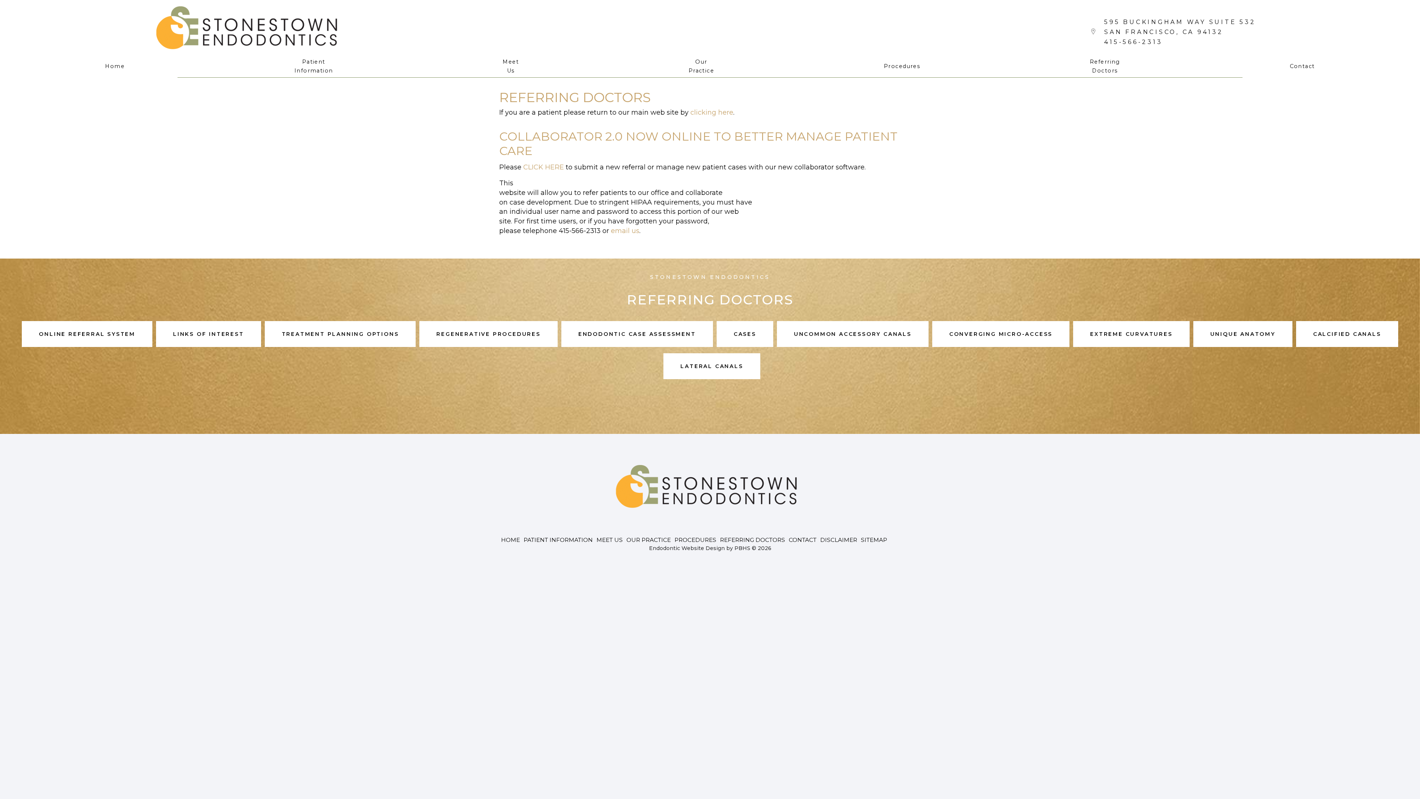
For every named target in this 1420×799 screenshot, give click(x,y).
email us (625, 231)
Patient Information (558, 539)
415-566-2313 (1133, 41)
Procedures (902, 66)
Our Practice (648, 539)
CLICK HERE (543, 167)
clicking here (711, 112)
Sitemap (874, 539)
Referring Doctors (752, 539)
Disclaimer (838, 539)
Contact (1302, 66)
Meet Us (609, 539)
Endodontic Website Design (687, 548)
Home (115, 66)
